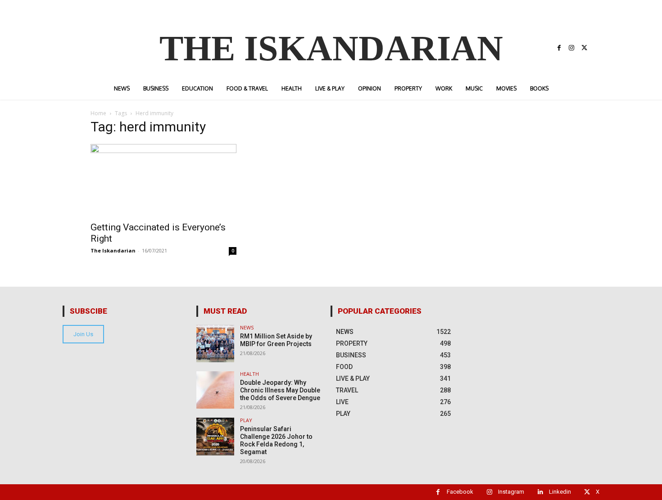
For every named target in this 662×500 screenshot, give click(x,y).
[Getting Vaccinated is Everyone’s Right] (163, 180)
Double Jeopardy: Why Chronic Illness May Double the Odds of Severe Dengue (280, 390)
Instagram (511, 491)
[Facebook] (559, 48)
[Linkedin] (540, 492)
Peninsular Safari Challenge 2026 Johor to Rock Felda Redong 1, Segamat (276, 440)
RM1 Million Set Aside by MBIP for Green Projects (276, 340)
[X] (584, 48)
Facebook (460, 491)
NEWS (247, 327)
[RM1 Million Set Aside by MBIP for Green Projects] (215, 343)
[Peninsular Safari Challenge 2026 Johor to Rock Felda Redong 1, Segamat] (215, 436)
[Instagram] (571, 48)
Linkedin (560, 491)
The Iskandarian (113, 250)
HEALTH (249, 373)
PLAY (246, 420)
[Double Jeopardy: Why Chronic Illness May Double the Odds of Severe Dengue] (215, 390)
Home (98, 113)
